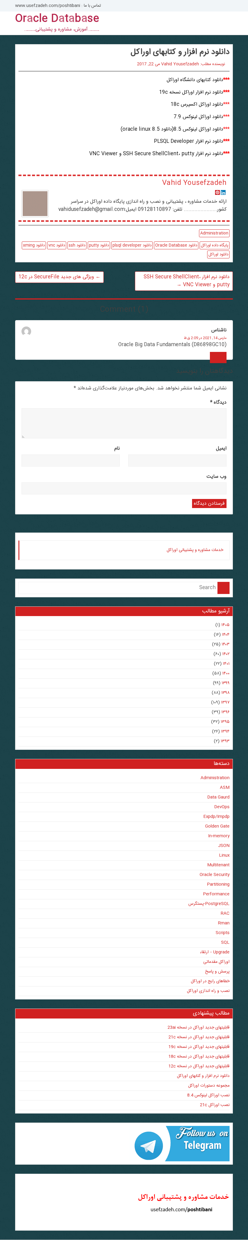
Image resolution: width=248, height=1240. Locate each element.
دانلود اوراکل (218, 254)
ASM (225, 787)
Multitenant (218, 865)
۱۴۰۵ (225, 625)
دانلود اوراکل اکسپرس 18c (197, 104)
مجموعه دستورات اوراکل (209, 1085)
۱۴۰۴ (226, 634)
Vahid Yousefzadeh (194, 183)
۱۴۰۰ (226, 673)
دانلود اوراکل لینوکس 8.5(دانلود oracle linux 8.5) (172, 129)
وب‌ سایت (217, 477)
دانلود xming (34, 245)
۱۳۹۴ (225, 731)
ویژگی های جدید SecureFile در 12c (59, 277)
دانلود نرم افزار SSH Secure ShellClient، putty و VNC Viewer (187, 281)
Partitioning (218, 884)
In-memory (219, 836)
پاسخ (218, 357)
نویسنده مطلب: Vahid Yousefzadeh (193, 64)
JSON (224, 845)
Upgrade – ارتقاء (215, 952)
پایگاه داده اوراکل (214, 245)
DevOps (222, 807)
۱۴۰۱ (226, 664)
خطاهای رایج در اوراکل (210, 981)
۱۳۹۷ (225, 702)
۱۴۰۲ (226, 654)
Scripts (223, 933)
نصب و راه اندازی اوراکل (208, 991)
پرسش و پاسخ (217, 971)
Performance (216, 894)
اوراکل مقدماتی (216, 962)
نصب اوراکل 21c (215, 1105)
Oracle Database (57, 19)
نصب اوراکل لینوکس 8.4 (208, 1095)
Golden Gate (217, 826)
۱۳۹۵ (225, 722)
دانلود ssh (77, 245)
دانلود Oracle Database (176, 245)
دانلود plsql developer (132, 245)
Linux (224, 855)
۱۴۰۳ (226, 644)
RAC (225, 913)
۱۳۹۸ (225, 693)
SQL (225, 942)
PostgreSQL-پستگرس (209, 903)
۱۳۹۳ (225, 741)
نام (117, 448)
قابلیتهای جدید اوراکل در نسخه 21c (199, 1037)
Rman (224, 923)
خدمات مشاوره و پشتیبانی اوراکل (195, 550)
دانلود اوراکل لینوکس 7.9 (198, 117)
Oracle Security (215, 874)
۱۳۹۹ (226, 683)
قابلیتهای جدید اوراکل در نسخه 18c (199, 1056)
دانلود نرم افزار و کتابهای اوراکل (203, 1076)
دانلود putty (99, 245)
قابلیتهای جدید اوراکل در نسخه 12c (199, 1066)
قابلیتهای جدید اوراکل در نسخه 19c (199, 1047)
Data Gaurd (218, 797)
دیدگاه (218, 403)
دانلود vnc (56, 245)
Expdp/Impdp (216, 816)
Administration (214, 233)
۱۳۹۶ (225, 712)
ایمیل (221, 448)
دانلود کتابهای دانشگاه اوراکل (195, 80)
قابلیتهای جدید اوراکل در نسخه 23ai (199, 1027)
